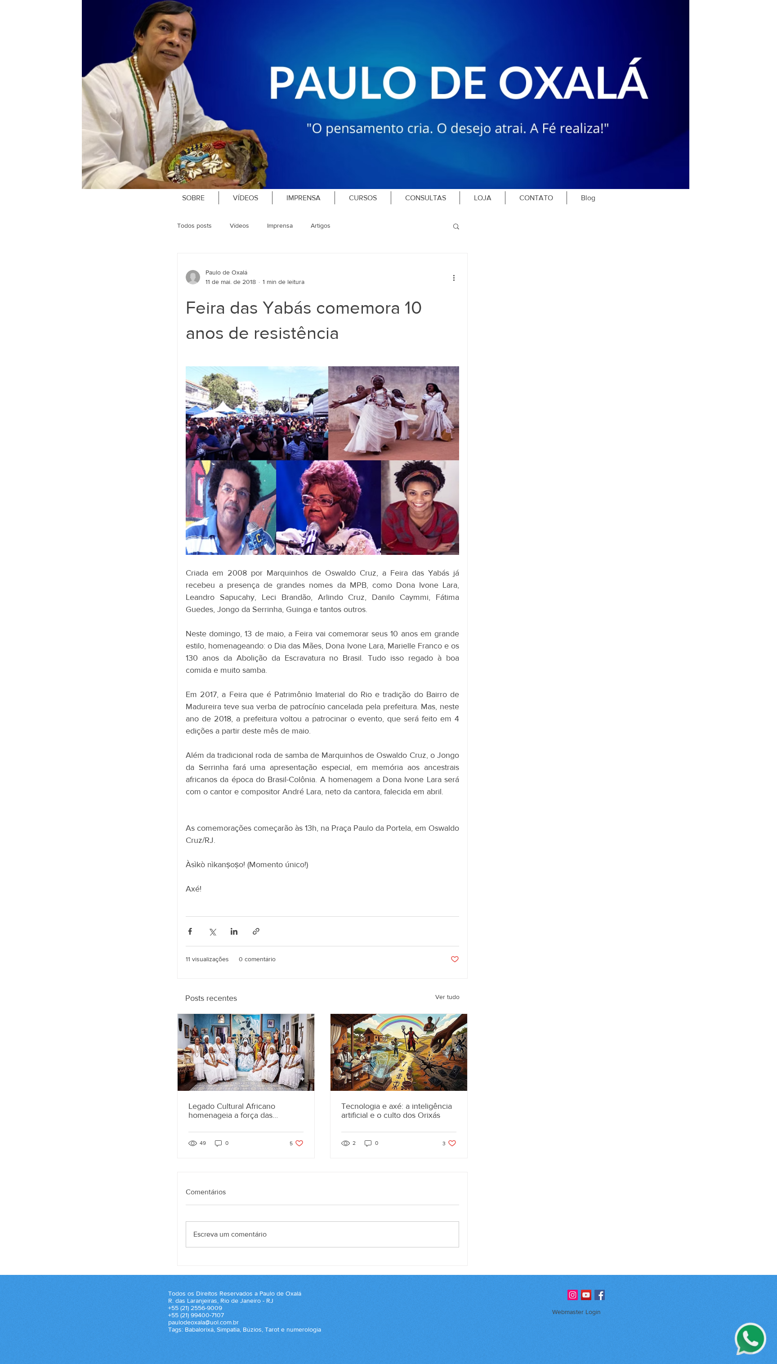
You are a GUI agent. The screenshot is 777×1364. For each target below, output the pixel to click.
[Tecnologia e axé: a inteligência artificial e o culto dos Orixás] (398, 1052)
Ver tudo (447, 996)
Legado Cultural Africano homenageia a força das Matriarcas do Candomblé (233, 1111)
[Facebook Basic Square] (599, 1295)
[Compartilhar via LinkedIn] (234, 931)
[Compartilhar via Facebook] (190, 931)
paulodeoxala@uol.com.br (203, 1322)
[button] (456, 226)
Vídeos (239, 225)
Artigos (320, 225)
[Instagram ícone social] (572, 1295)
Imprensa (280, 225)
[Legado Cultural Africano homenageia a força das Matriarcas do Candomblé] (246, 1052)
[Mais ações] (453, 277)
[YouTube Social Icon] (586, 1295)
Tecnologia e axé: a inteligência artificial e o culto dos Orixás (396, 1111)
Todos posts (194, 225)
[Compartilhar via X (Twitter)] (212, 931)
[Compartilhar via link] (256, 931)
